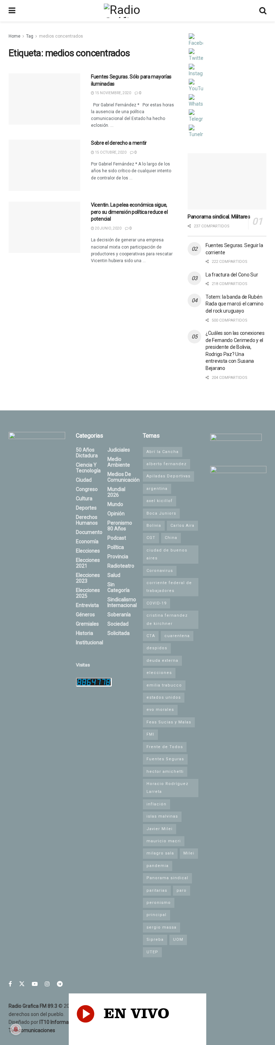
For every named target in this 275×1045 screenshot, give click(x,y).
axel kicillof (159, 501)
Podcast (116, 538)
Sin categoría (118, 587)
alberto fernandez (166, 464)
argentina (157, 488)
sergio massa (161, 927)
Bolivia (153, 525)
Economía (87, 541)
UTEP (152, 952)
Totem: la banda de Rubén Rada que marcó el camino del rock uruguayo (234, 304)
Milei (188, 853)
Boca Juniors (161, 513)
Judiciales (118, 450)
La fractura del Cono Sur (232, 275)
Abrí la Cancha (162, 451)
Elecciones (88, 551)
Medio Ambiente (118, 462)
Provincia (117, 556)
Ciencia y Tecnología (88, 467)
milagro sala (160, 853)
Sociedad (118, 624)
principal (156, 914)
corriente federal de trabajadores (169, 587)
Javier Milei (159, 829)
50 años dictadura (87, 452)
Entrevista (87, 605)
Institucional (89, 642)
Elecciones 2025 (88, 593)
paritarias (156, 890)
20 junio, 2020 (107, 228)
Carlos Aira (182, 525)
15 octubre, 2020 (110, 152)
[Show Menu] (12, 10)
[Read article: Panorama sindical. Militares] (227, 181)
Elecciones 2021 (88, 563)
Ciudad (84, 480)
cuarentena (177, 636)
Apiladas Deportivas (168, 476)
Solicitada (118, 633)
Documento (89, 532)
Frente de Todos (164, 747)
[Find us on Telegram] (60, 984)
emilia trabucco (164, 685)
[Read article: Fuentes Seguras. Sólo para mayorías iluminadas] (44, 99)
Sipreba (155, 939)
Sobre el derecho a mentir (119, 143)
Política (115, 547)
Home (14, 36)
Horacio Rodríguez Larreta (167, 787)
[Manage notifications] (15, 1029)
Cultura (84, 498)
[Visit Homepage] (137, 11)
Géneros (85, 614)
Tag (29, 36)
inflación (156, 804)
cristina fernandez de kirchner (167, 619)
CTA (150, 636)
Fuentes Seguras (165, 759)
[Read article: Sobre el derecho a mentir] (44, 165)
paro (182, 890)
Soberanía (119, 614)
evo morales (160, 709)
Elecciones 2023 (88, 578)
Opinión (116, 513)
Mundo (115, 504)
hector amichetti (165, 771)
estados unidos (163, 697)
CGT (150, 537)
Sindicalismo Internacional (122, 602)
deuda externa (162, 660)
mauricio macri (163, 841)
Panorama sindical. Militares (219, 216)
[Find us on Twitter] (22, 984)
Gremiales (87, 624)
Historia (84, 633)
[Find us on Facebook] (10, 984)
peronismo (158, 902)
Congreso (87, 489)
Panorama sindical (167, 878)
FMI (150, 734)
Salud (113, 575)
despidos (156, 648)
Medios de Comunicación (123, 477)
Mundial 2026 (116, 492)
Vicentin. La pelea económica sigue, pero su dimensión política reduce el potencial (129, 212)
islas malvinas (162, 816)
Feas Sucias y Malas (168, 722)
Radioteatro (120, 566)
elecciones (159, 672)
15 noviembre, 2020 (112, 93)
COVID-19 (156, 603)
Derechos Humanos (87, 520)
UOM (178, 939)
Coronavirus (159, 570)
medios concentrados (61, 36)
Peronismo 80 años (119, 525)
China (171, 537)
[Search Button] (262, 10)
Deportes (86, 508)
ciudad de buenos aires (166, 554)
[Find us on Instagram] (47, 984)
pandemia (157, 865)
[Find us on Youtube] (35, 984)
